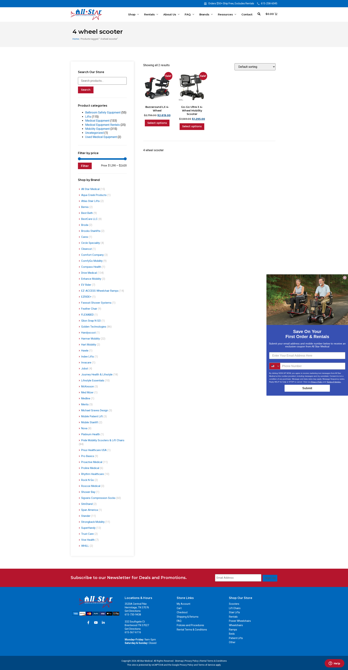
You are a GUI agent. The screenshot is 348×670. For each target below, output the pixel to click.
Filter (85, 166)
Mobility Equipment (97, 129)
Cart (179, 608)
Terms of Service (206, 665)
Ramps (233, 629)
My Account (183, 603)
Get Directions (133, 610)
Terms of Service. (334, 382)
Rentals (149, 14)
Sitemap (179, 661)
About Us (169, 14)
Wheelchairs (236, 625)
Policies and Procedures (190, 625)
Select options (157, 123)
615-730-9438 (133, 614)
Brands (204, 14)
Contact (246, 14)
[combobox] (274, 366)
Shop (131, 14)
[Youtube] (96, 622)
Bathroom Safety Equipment (103, 112)
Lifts (88, 116)
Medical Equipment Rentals (102, 125)
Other (232, 642)
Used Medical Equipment (101, 137)
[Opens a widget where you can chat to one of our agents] (334, 663)
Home (75, 39)
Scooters (234, 603)
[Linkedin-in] (103, 622)
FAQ (188, 14)
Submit (307, 388)
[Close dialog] (345, 278)
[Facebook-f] (88, 622)
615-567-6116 (133, 632)
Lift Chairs (235, 608)
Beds (232, 633)
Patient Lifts (236, 638)
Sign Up (270, 578)
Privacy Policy (191, 661)
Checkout (182, 612)
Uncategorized (94, 133)
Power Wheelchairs (240, 620)
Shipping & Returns (187, 616)
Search (85, 89)
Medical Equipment (97, 120)
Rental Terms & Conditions (192, 629)
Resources (225, 14)
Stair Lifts (234, 612)
